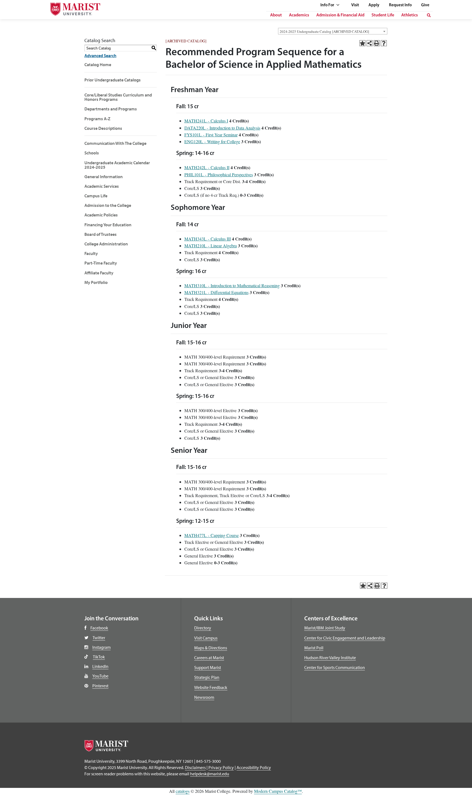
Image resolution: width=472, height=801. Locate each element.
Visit (355, 5)
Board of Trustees (100, 234)
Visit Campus (205, 638)
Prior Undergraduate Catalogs (112, 80)
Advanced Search (100, 55)
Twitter (99, 637)
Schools (91, 153)
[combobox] (332, 31)
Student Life (382, 15)
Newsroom (204, 697)
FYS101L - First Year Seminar (211, 134)
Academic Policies (101, 215)
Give (425, 5)
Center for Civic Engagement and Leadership (344, 638)
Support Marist (207, 667)
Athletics (409, 15)
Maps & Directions (210, 647)
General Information (103, 176)
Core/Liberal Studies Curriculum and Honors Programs (118, 97)
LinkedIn (100, 666)
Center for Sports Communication (334, 667)
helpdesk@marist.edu (209, 773)
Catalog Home (97, 64)
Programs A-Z (97, 118)
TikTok (99, 656)
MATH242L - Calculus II (206, 167)
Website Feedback (210, 687)
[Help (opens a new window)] (384, 43)
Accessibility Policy (254, 767)
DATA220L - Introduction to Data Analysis (222, 128)
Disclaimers (195, 767)
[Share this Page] (370, 43)
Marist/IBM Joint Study (324, 627)
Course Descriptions (103, 128)
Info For (327, 5)
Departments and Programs (110, 109)
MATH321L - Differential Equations (216, 292)
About (276, 15)
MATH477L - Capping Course (211, 535)
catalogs (183, 791)
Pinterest (100, 685)
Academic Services (101, 186)
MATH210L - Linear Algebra (210, 245)
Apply (373, 5)
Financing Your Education (107, 224)
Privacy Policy (221, 767)
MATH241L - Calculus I (206, 121)
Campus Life (95, 195)
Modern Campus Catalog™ (278, 791)
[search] (429, 15)
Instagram (101, 647)
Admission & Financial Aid (340, 15)
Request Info (400, 5)
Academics (299, 15)
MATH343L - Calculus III (207, 239)
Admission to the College (107, 205)
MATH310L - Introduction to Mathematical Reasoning (232, 285)
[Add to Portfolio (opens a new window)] (362, 43)
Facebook (99, 627)
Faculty (91, 253)
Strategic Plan (206, 677)
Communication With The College (115, 143)
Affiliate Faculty (98, 273)
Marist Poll (313, 647)
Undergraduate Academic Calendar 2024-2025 (117, 164)
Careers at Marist (209, 657)
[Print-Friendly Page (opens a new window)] (377, 43)
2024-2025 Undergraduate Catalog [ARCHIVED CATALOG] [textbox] (324, 31)
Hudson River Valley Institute (330, 657)
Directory (202, 627)
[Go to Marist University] (71, 8)
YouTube (100, 676)
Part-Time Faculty (100, 263)
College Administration (106, 244)
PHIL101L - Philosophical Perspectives (218, 174)
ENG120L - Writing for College (212, 141)
